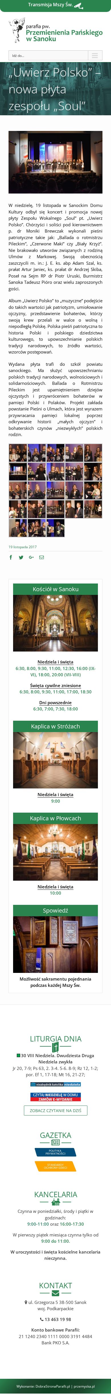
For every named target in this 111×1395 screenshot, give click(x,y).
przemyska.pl (84, 1386)
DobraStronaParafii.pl (53, 1386)
